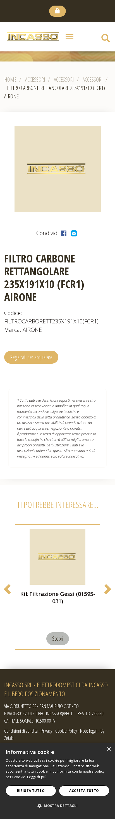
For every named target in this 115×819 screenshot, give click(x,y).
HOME (10, 79)
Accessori (35, 79)
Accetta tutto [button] (84, 790)
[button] (57, 806)
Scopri (57, 638)
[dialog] (57, 781)
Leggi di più (36, 777)
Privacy (46, 730)
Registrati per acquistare (31, 357)
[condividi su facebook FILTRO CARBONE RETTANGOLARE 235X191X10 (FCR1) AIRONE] (64, 233)
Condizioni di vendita (21, 730)
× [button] (109, 749)
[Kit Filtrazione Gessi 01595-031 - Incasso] (57, 557)
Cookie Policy (66, 730)
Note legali (88, 730)
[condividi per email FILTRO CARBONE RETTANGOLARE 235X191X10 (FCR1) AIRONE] (74, 233)
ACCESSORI (93, 79)
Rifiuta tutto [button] (31, 790)
